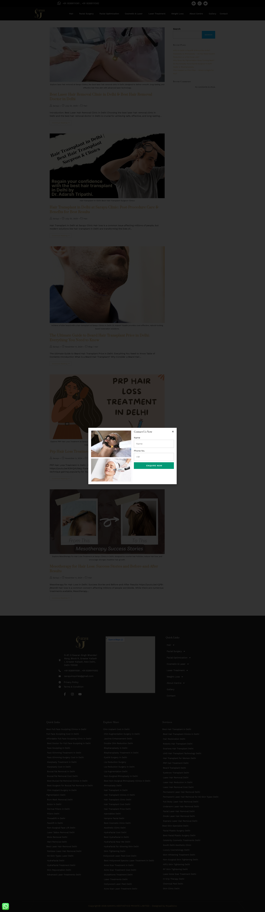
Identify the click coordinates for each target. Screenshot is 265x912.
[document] (132, 456)
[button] (173, 432)
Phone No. (139, 450)
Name (137, 437)
